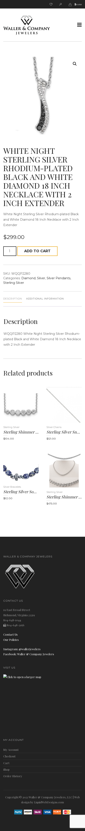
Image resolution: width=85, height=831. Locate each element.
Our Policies (11, 639)
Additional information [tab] (45, 298)
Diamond (28, 278)
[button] (75, 64)
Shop (6, 769)
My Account (11, 749)
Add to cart (37, 251)
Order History (12, 776)
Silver (41, 278)
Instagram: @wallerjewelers (22, 649)
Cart (6, 763)
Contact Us (10, 634)
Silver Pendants (58, 278)
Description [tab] (12, 298)
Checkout (9, 756)
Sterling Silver (13, 283)
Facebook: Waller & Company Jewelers (28, 654)
